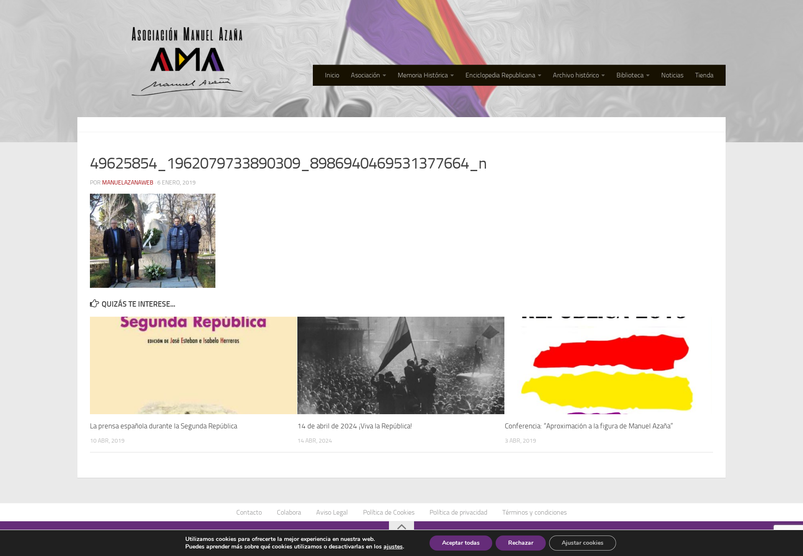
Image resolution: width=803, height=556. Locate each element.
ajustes (393, 547)
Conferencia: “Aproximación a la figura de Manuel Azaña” (589, 426)
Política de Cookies (388, 512)
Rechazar (520, 543)
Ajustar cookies (583, 543)
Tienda (704, 75)
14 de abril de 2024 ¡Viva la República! (354, 426)
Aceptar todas (461, 543)
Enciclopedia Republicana (500, 75)
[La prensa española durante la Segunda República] (193, 365)
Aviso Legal (332, 512)
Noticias (672, 75)
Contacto (249, 512)
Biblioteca (630, 75)
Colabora (289, 512)
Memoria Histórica (423, 75)
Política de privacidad (458, 512)
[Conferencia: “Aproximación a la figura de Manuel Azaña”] (608, 365)
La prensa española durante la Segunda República (163, 426)
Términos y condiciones (534, 512)
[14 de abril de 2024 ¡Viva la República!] (400, 365)
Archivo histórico (576, 75)
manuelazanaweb (127, 182)
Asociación (365, 75)
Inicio (332, 75)
